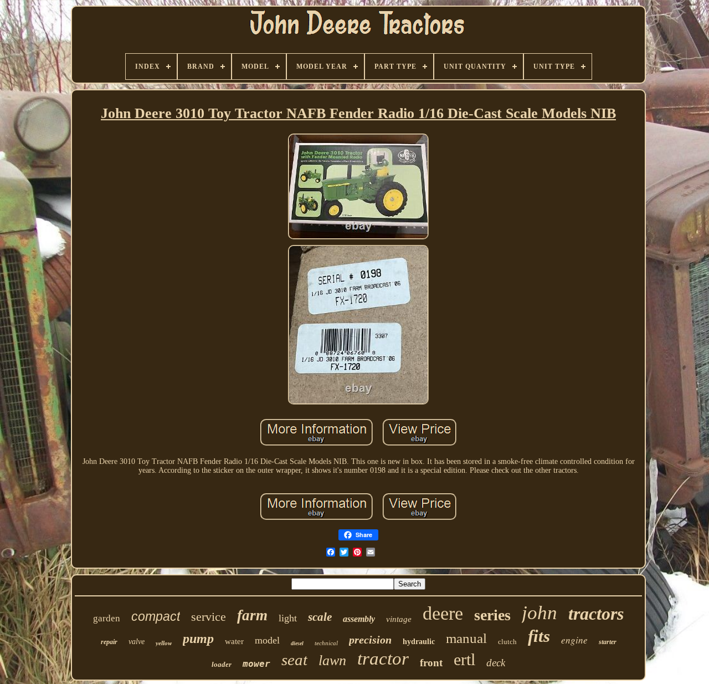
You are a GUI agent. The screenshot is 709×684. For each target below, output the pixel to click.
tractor (383, 658)
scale (320, 617)
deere (443, 613)
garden (106, 618)
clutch (507, 641)
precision (370, 640)
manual (466, 638)
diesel (297, 643)
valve (137, 641)
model (267, 640)
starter (607, 642)
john (539, 613)
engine (574, 640)
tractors (596, 614)
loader (222, 664)
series (492, 615)
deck (495, 662)
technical (326, 643)
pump (198, 638)
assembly (359, 619)
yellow (164, 643)
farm (252, 615)
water (234, 641)
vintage (399, 619)
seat (294, 659)
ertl (464, 659)
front (431, 662)
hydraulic (419, 641)
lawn (332, 660)
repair (109, 642)
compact (155, 616)
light (288, 618)
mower (256, 664)
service (208, 617)
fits (539, 636)
